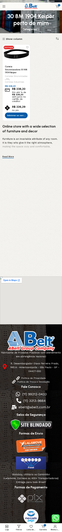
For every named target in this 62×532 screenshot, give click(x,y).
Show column (14, 39)
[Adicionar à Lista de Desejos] (27, 47)
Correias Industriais (14, 82)
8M (7, 79)
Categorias (30, 29)
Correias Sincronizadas (16, 76)
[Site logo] (31, 6)
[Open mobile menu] (4, 6)
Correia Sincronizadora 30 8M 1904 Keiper (16, 69)
